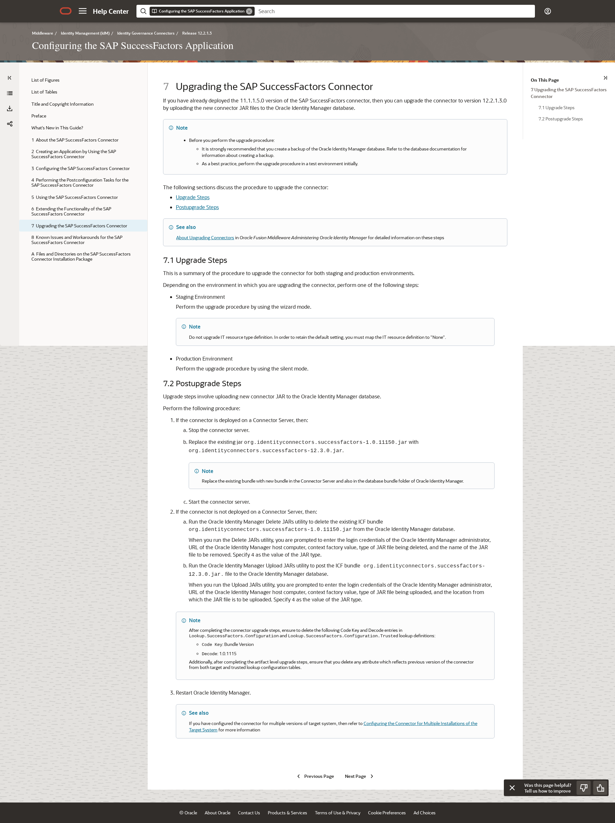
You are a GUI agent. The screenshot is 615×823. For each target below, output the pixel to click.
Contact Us (249, 812)
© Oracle (188, 812)
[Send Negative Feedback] (584, 788)
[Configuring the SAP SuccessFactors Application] (9, 93)
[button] (82, 11)
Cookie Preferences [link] (387, 812)
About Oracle (217, 812)
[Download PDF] (9, 108)
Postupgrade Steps (197, 207)
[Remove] (249, 11)
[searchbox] (394, 11)
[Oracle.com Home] (65, 11)
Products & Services (287, 812)
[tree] (83, 169)
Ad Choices (425, 812)
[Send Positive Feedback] (600, 788)
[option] (569, 93)
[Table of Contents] (9, 78)
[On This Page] (605, 78)
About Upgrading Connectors (205, 237)
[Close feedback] (512, 788)
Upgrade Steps (192, 197)
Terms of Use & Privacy (337, 812)
